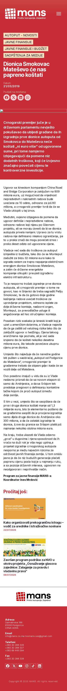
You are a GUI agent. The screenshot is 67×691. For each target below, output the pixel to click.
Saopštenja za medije (24, 55)
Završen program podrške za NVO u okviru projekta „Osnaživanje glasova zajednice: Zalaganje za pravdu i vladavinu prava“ (29, 565)
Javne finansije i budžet (26, 49)
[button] (6, 97)
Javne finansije (18, 42)
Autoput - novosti (21, 35)
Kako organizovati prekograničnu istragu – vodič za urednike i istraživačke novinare (33, 524)
